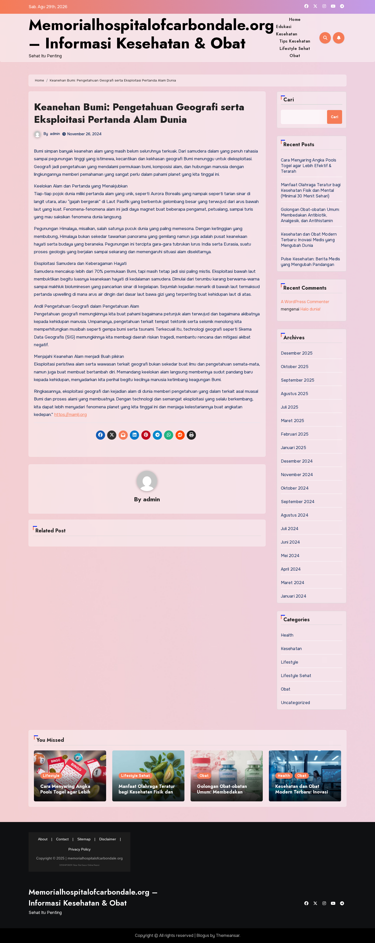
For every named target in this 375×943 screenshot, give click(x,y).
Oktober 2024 (295, 488)
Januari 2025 (293, 447)
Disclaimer (107, 839)
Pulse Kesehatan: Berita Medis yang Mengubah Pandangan (310, 261)
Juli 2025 (289, 407)
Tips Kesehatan (294, 41)
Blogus (202, 935)
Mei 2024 (290, 555)
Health (287, 635)
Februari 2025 (295, 434)
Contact (62, 839)
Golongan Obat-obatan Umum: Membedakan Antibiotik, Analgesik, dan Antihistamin (310, 215)
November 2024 (297, 474)
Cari (288, 99)
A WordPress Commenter (305, 301)
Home (295, 19)
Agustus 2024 (294, 515)
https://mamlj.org (70, 414)
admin (55, 133)
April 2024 (291, 569)
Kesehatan (291, 648)
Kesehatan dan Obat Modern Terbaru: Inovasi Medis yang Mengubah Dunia (309, 240)
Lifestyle (289, 662)
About (42, 839)
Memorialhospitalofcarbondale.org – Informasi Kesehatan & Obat (151, 34)
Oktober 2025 (294, 366)
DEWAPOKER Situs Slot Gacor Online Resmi (79, 865)
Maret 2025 (292, 420)
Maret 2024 (293, 582)
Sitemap (84, 839)
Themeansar (228, 935)
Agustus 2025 (294, 393)
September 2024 (298, 501)
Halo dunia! (310, 309)
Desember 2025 (297, 353)
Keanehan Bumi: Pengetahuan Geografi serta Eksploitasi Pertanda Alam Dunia (139, 113)
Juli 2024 (290, 528)
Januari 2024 (293, 596)
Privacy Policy (79, 849)
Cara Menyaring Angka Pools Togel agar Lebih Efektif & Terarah (308, 165)
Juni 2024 (290, 542)
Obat (295, 56)
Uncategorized (295, 702)
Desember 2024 (297, 461)
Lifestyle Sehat (295, 48)
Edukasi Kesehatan (286, 30)
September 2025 (298, 380)
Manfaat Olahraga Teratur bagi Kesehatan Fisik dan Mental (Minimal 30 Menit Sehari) (311, 190)
